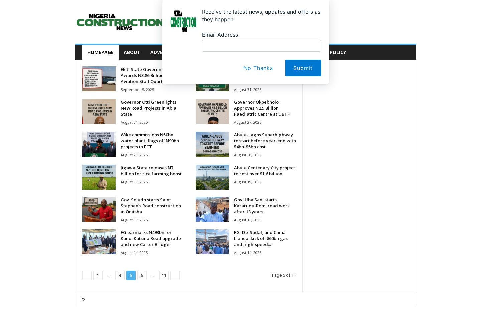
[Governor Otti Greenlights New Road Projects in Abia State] (99, 111)
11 (164, 275)
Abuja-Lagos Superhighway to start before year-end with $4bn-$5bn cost (265, 141)
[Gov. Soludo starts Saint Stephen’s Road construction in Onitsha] (99, 209)
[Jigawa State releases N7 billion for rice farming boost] (99, 177)
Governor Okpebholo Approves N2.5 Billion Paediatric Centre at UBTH (262, 108)
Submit (303, 68)
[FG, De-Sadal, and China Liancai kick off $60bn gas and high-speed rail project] (212, 241)
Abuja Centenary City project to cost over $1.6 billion (264, 171)
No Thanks (258, 68)
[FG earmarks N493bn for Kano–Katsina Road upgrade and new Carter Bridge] (99, 241)
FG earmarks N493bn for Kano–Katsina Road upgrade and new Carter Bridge (151, 238)
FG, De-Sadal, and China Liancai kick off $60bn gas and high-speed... (261, 238)
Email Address (220, 34)
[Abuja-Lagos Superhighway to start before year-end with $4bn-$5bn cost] (212, 144)
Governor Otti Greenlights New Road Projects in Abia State (148, 108)
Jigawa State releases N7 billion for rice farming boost (151, 171)
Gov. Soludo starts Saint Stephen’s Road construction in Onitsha (151, 206)
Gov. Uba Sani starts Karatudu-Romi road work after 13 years (262, 206)
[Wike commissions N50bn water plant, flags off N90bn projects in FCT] (99, 144)
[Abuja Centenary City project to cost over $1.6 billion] (212, 177)
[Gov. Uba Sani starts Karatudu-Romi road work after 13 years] (212, 209)
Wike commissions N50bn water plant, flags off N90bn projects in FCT (150, 141)
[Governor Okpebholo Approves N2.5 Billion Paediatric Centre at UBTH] (212, 111)
